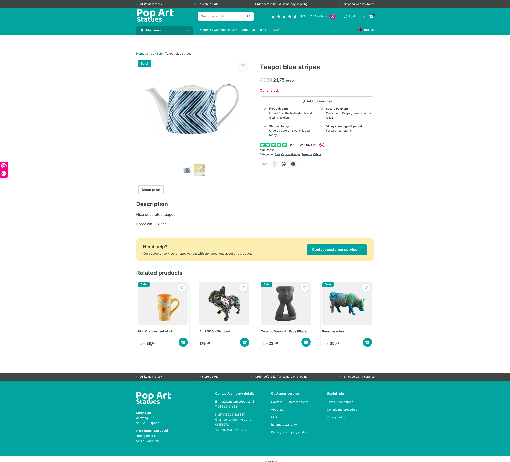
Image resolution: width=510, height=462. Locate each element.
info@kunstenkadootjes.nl (236, 401)
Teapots (307, 154)
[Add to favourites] (243, 65)
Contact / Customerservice (218, 29)
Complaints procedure (342, 409)
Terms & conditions (340, 402)
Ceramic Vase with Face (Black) (284, 331)
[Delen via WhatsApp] (283, 164)
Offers (317, 154)
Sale (277, 154)
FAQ (274, 417)
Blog (263, 29)
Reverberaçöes (333, 331)
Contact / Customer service (290, 402)
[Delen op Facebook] (274, 164)
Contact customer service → (337, 249)
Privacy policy (336, 417)
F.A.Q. (275, 29)
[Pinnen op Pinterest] (293, 164)
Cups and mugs (290, 154)
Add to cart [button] (183, 342)
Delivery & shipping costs (288, 432)
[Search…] (249, 16)
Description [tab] (151, 190)
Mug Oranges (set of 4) (155, 331)
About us (248, 29)
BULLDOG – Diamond (214, 331)
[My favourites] (363, 16)
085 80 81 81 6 (228, 406)
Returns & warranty (284, 424)
